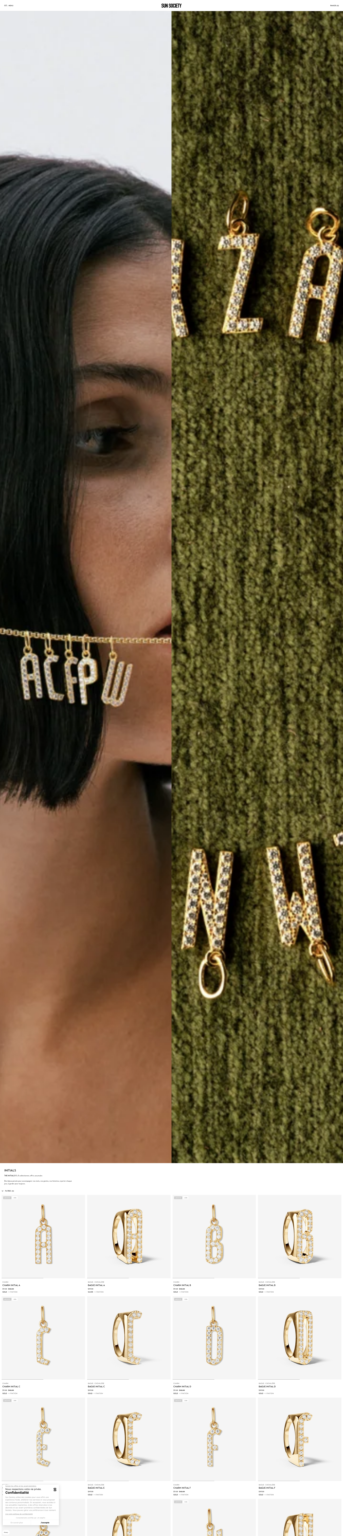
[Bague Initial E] (129, 1439)
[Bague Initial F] (299, 1439)
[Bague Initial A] (129, 1236)
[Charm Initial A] (43, 1236)
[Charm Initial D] (214, 1338)
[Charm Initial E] (43, 1439)
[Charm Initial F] (214, 1439)
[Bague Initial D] (299, 1338)
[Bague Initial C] (129, 1338)
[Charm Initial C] (43, 1338)
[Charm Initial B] (214, 1236)
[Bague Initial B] (299, 1236)
